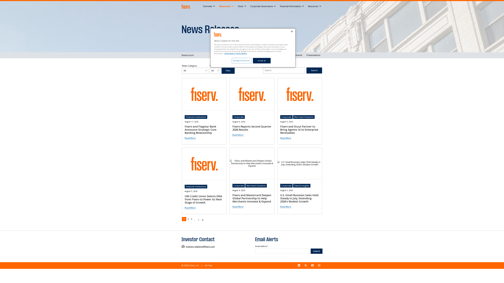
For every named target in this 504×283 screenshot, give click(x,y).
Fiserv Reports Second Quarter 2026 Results (251, 128)
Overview (207, 6)
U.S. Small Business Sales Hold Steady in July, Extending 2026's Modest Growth (299, 198)
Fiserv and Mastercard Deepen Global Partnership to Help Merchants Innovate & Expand (251, 198)
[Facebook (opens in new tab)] (312, 265)
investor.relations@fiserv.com (200, 246)
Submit (316, 251)
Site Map (208, 265)
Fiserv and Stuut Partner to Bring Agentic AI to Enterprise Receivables (299, 129)
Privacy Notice (241, 54)
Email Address (261, 246)
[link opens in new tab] (186, 6)
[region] (253, 47)
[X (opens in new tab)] (305, 265)
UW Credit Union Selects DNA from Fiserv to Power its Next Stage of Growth (203, 199)
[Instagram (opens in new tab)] (319, 265)
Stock (240, 6)
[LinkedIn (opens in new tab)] (299, 265)
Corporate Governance (261, 6)
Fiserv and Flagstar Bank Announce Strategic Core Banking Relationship (200, 129)
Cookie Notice (229, 54)
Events (299, 55)
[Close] (292, 31)
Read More (190, 138)
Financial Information (290, 6)
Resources (313, 6)
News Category (189, 66)
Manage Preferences (241, 61)
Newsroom (225, 6)
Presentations (313, 55)
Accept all (262, 61)
